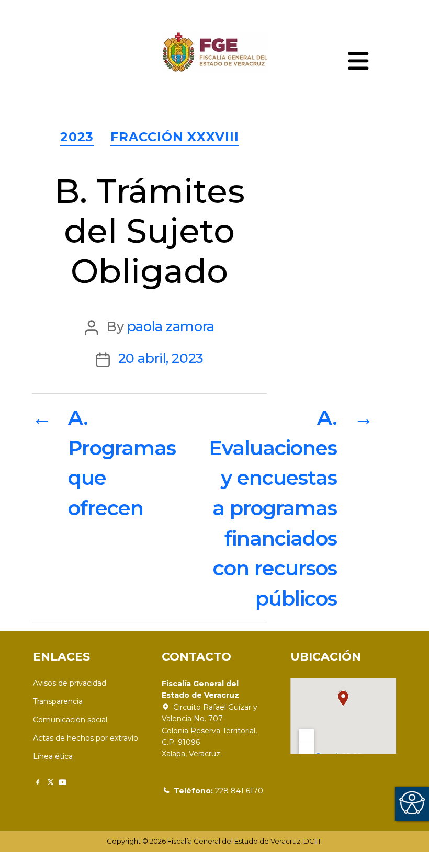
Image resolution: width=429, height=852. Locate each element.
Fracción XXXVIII (174, 136)
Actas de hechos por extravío (85, 738)
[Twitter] (50, 782)
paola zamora (170, 326)
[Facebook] (37, 782)
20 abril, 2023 (161, 358)
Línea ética (53, 756)
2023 (77, 136)
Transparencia (58, 701)
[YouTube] (62, 782)
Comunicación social (70, 719)
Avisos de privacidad (69, 683)
